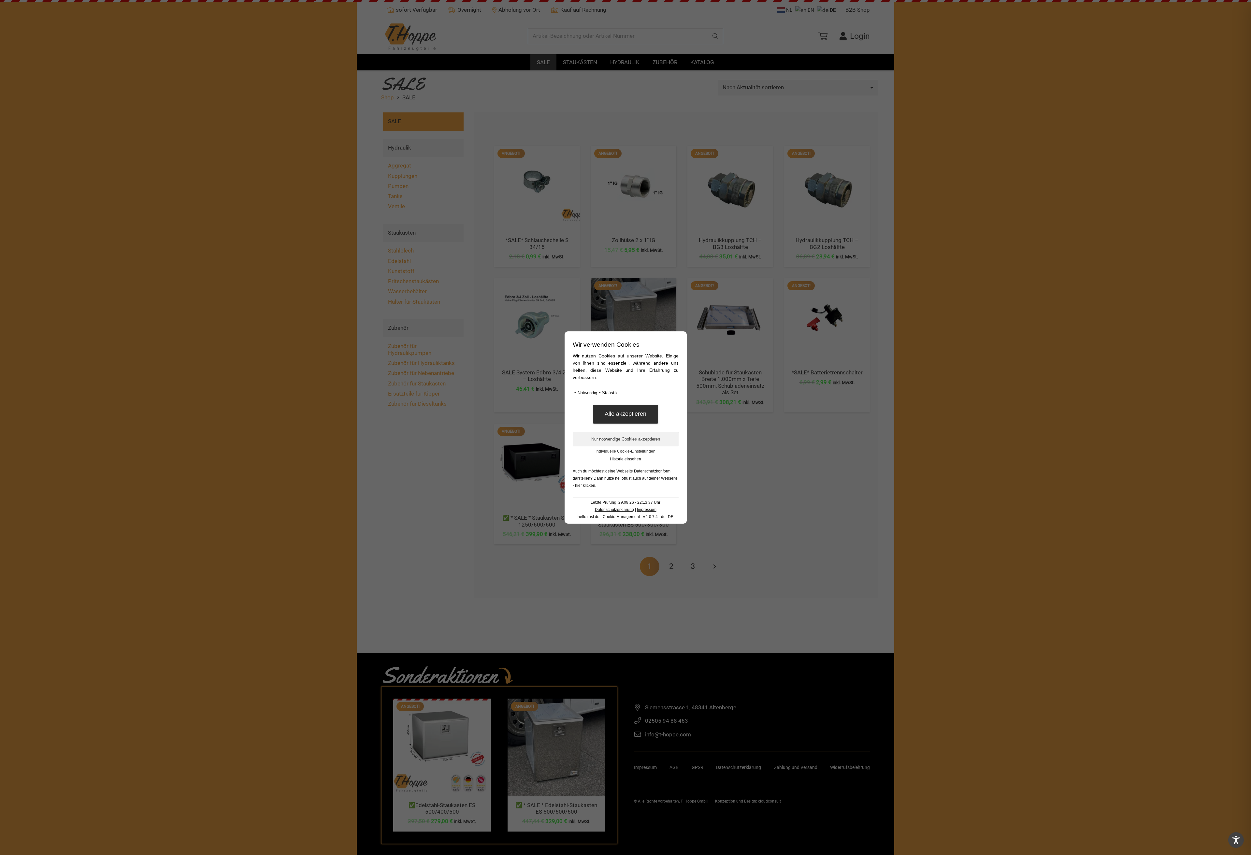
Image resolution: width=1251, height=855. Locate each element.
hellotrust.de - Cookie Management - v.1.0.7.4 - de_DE (625, 516)
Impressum (646, 509)
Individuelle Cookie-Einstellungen (625, 451)
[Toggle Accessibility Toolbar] (1236, 840)
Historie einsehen (625, 459)
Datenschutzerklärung (614, 509)
